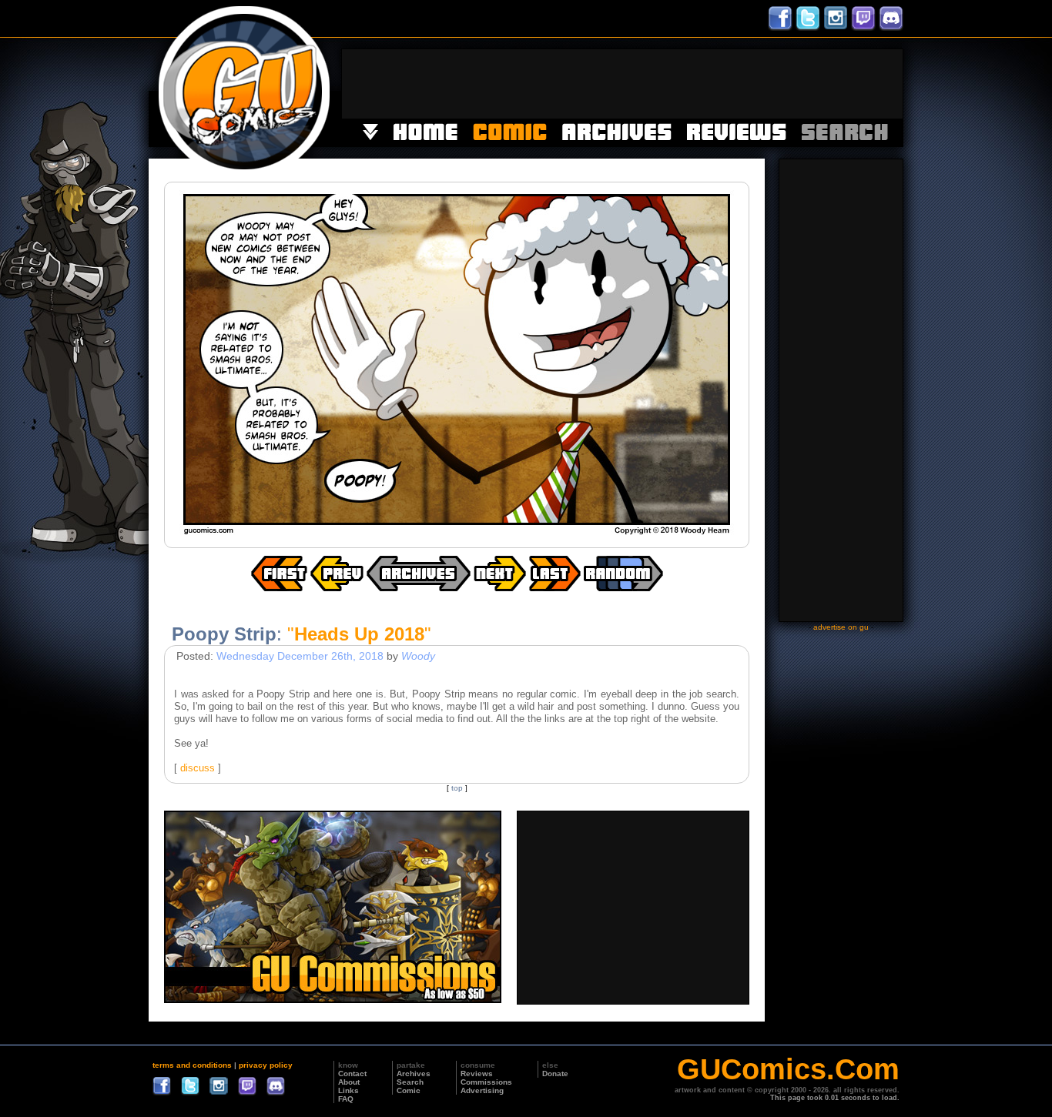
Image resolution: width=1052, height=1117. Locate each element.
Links (348, 1090)
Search (410, 1082)
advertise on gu (841, 627)
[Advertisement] (622, 84)
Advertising (482, 1090)
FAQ (345, 1099)
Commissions (486, 1082)
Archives (414, 1073)
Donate (555, 1073)
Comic (408, 1090)
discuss (197, 768)
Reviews (477, 1073)
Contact (352, 1073)
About (349, 1082)
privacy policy (266, 1065)
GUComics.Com (788, 1069)
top (457, 788)
